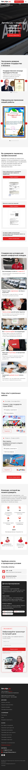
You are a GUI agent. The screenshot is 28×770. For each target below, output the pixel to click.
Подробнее (7, 431)
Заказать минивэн (5, 707)
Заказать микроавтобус (7, 704)
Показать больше (5, 745)
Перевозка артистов (6, 734)
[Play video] (14, 422)
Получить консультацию (14, 238)
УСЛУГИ (3, 723)
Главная (3, 5)
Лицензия (3, 765)
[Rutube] (4, 755)
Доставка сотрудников (7, 725)
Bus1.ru (10, 691)
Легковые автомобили (6, 709)
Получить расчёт (14, 649)
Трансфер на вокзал (6, 737)
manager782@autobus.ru (9, 752)
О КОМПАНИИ (4, 712)
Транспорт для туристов (7, 727)
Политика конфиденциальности (8, 763)
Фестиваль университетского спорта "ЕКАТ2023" (12, 443)
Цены (2, 717)
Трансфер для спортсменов (8, 732)
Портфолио (4, 715)
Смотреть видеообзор (14, 35)
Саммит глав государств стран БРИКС (12, 405)
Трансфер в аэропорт (6, 739)
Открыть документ (14, 177)
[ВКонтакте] (2, 755)
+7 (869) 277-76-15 (7, 750)
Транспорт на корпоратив (8, 742)
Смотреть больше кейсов (14, 477)
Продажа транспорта (6, 719)
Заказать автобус (5, 702)
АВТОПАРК (4, 700)
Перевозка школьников (7, 730)
